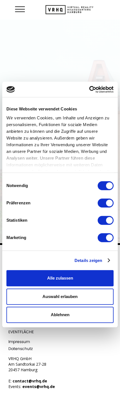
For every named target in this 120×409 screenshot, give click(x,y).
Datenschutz (20, 348)
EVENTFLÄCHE (21, 332)
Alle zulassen (60, 278)
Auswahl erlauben (60, 296)
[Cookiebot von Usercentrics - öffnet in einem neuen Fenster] (89, 89)
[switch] (106, 202)
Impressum (19, 341)
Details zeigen (88, 260)
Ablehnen (60, 314)
